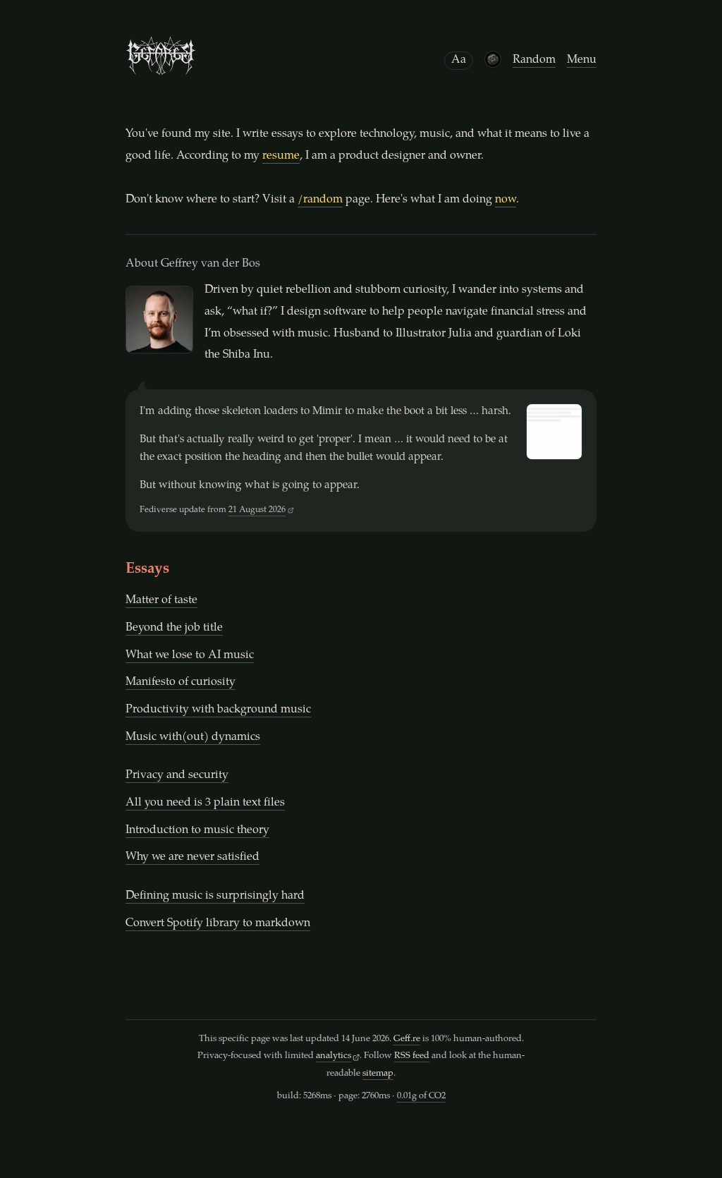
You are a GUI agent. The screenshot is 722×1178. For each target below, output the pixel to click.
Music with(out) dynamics (193, 737)
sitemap (377, 1074)
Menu (581, 60)
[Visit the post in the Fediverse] (554, 431)
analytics (333, 1056)
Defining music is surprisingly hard (215, 896)
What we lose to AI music (190, 656)
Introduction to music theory (197, 831)
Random (534, 60)
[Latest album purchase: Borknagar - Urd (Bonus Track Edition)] (493, 59)
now (505, 200)
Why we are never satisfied (192, 857)
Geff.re (406, 1039)
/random (320, 200)
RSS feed (411, 1056)
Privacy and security (177, 776)
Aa (458, 60)
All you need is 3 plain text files (205, 803)
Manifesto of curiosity (180, 682)
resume (281, 156)
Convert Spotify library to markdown (218, 924)
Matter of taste (161, 601)
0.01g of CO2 (421, 1096)
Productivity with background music (218, 710)
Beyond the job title (174, 628)
